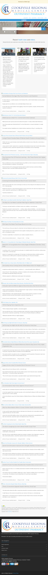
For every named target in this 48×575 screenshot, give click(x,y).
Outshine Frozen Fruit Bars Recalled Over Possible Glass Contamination (22, 465)
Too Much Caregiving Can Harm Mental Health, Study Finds (19, 426)
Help (30, 17)
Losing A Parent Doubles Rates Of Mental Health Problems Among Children (23, 138)
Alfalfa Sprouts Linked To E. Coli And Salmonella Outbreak (18, 118)
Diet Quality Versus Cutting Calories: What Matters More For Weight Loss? (23, 265)
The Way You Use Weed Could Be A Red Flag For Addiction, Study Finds (22, 202)
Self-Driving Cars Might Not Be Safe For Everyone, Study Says (19, 325)
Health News (8, 31)
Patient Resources (5, 544)
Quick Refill (34, 17)
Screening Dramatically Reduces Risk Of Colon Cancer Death (19, 181)
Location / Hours (5, 548)
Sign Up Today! (40, 17)
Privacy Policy (4, 550)
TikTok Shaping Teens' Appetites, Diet (12, 305)
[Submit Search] (43, 28)
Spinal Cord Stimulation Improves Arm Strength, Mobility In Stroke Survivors (23, 445)
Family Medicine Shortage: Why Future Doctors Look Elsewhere (20, 96)
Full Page (28, 111)
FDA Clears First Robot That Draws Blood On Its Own (17, 224)
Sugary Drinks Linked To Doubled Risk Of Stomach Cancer (18, 365)
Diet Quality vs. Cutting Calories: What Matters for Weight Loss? (23, 59)
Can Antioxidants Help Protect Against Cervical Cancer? (39, 59)
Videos (17, 31)
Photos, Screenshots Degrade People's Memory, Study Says (19, 486)
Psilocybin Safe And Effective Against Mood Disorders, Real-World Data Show (24, 286)
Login (45, 17)
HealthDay (10, 511)
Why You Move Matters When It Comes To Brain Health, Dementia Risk (22, 407)
